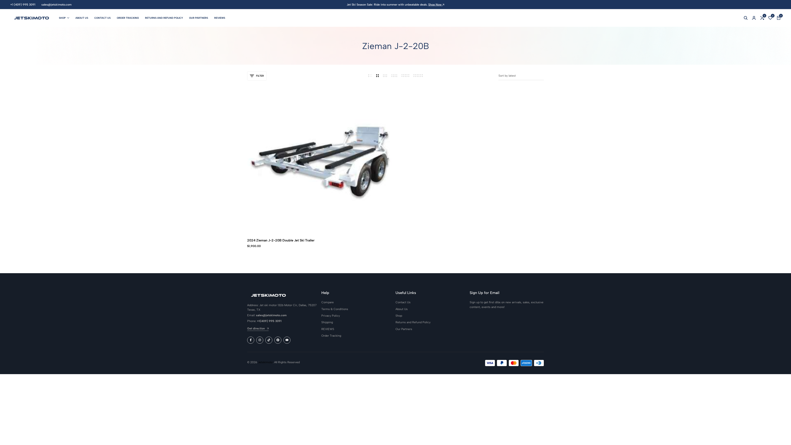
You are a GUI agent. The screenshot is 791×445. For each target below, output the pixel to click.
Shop (62, 17)
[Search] (746, 18)
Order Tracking (128, 17)
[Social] (250, 340)
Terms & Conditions (334, 309)
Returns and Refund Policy (164, 17)
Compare (327, 302)
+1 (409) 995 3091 (22, 4)
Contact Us (102, 17)
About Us (81, 17)
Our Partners (198, 17)
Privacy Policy (330, 315)
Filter (260, 75)
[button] (762, 18)
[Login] (754, 18)
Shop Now (435, 4)
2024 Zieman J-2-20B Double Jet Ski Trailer (281, 240)
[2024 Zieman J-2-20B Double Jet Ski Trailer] (319, 161)
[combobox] (521, 76)
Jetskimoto (265, 362)
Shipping (327, 322)
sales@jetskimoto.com (56, 4)
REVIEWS (219, 17)
